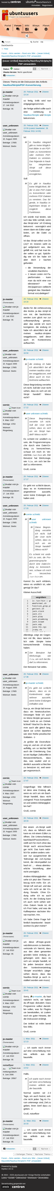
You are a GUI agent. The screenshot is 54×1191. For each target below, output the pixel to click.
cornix (6, 404)
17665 (13, 142)
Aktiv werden (14, 53)
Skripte (47, 115)
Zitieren (45, 92)
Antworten (10, 75)
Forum (17, 25)
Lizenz (4, 1177)
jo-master (8, 91)
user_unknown (10, 125)
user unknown (33, 413)
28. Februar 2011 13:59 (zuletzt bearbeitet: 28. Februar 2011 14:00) (36, 128)
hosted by (6, 2)
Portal (8, 25)
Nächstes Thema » (43, 1154)
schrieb (39, 359)
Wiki (27, 25)
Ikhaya (36, 25)
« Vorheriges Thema (23, 1154)
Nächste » (45, 69)
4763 (13, 424)
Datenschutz (21, 1177)
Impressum (32, 1177)
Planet (46, 25)
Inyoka (14, 1166)
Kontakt (11, 1177)
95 (12, 109)
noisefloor (8, 1065)
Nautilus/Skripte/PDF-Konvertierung (22, 85)
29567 (13, 1078)
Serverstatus (43, 1177)
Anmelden (36, 5)
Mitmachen (27, 32)
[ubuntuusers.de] (20, 16)
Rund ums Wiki (28, 53)
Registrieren (47, 5)
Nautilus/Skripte (31, 115)
